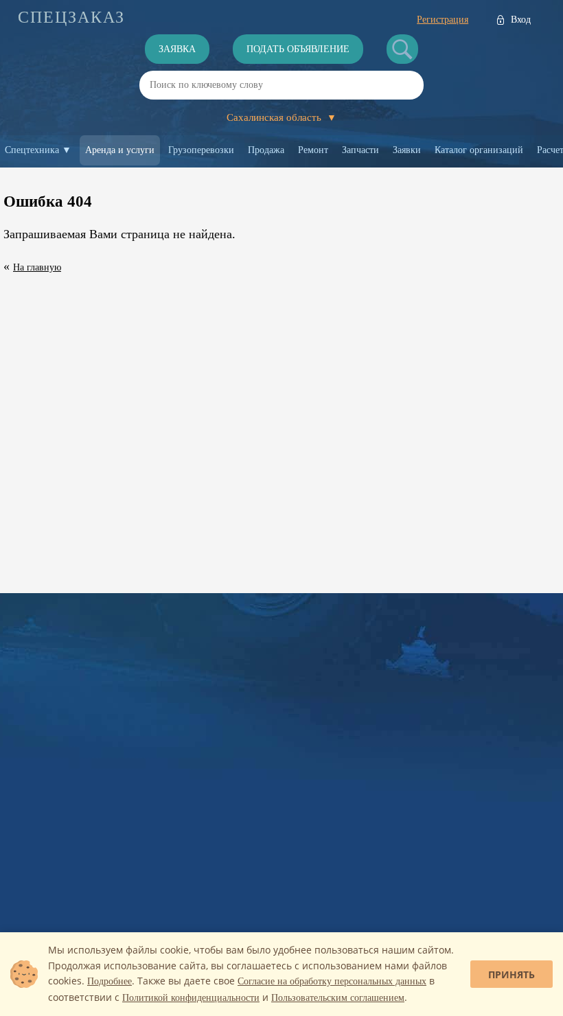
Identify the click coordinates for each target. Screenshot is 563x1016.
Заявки (407, 150)
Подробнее (109, 981)
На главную (37, 267)
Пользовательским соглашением (337, 998)
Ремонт (313, 150)
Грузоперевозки (201, 150)
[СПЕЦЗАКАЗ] (71, 17)
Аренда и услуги (119, 150)
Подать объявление (297, 49)
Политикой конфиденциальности (191, 998)
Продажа (266, 150)
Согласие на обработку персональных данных (332, 981)
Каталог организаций (479, 150)
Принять (511, 974)
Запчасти (360, 150)
